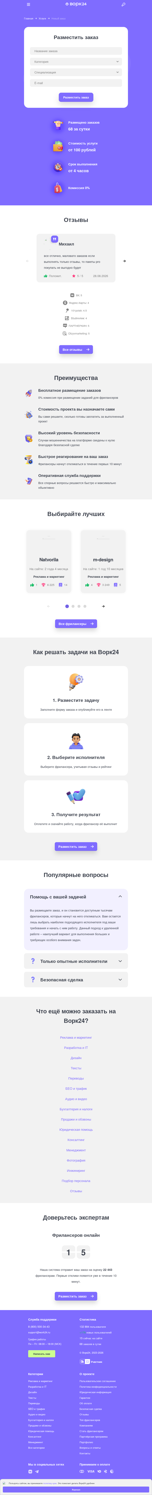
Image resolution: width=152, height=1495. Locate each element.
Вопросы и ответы (90, 1447)
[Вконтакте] (30, 1472)
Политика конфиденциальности (98, 1386)
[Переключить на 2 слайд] (73, 606)
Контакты (85, 1453)
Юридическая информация (95, 1392)
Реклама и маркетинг (76, 1037)
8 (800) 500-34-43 (39, 1326)
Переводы (76, 1078)
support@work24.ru (39, 1332)
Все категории (36, 1447)
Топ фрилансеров (90, 1420)
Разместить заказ (76, 97)
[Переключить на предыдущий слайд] (27, 261)
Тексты (76, 1068)
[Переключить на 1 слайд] (67, 606)
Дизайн (76, 1057)
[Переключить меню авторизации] (123, 4)
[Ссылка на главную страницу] (76, 4)
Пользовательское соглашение (98, 1381)
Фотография (76, 1160)
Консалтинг (76, 1139)
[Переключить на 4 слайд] (84, 606)
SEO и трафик (76, 1088)
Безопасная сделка (91, 1409)
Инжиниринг (76, 1170)
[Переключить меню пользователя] (28, 4)
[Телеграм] (37, 1472)
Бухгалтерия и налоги (76, 1109)
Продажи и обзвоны (76, 1119)
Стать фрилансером (91, 1431)
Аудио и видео (76, 1098)
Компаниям (86, 1425)
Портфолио (86, 1442)
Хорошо (76, 1489)
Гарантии (85, 1397)
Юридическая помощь (76, 1129)
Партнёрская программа (93, 1436)
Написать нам (41, 1354)
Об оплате (86, 1403)
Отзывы (76, 1191)
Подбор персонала (76, 1180)
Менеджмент (76, 1150)
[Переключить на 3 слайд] (78, 606)
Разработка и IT (76, 1047)
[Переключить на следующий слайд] (124, 261)
